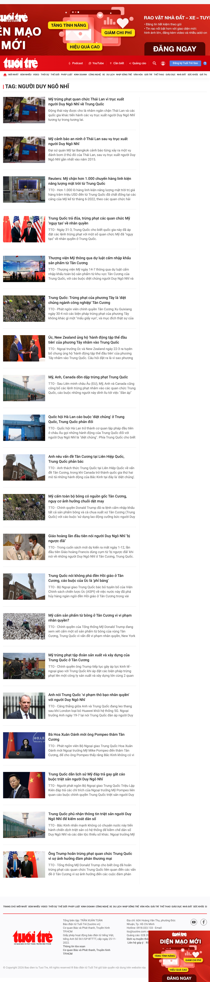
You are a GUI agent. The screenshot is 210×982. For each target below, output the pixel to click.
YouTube (98, 63)
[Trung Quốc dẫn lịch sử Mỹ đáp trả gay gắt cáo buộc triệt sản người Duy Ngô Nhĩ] (24, 785)
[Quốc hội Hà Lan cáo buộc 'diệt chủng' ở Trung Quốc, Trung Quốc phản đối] (24, 428)
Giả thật (204, 74)
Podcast (77, 63)
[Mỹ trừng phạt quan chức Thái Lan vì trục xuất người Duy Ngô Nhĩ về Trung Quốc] (24, 110)
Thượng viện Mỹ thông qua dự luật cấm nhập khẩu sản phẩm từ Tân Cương (89, 260)
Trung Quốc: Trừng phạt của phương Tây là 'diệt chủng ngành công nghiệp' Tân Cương (87, 300)
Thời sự (45, 74)
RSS (148, 942)
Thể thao (159, 74)
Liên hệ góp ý (135, 942)
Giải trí (148, 74)
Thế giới (55, 74)
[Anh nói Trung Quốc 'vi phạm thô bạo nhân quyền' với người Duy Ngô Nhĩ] (24, 706)
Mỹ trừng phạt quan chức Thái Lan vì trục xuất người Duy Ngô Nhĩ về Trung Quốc (86, 101)
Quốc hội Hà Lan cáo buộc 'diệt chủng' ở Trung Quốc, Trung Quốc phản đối (86, 419)
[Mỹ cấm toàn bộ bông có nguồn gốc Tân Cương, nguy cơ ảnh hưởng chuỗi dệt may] (24, 507)
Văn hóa (138, 74)
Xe (103, 74)
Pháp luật (67, 74)
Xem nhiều (25, 74)
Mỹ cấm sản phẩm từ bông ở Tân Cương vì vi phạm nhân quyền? (90, 618)
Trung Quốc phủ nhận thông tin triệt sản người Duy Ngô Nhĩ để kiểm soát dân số (89, 816)
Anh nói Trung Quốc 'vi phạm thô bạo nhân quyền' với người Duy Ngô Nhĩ (88, 697)
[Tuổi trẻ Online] (33, 937)
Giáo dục (171, 74)
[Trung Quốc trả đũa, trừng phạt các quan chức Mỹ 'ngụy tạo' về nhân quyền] (24, 229)
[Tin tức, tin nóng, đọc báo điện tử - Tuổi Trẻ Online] (20, 63)
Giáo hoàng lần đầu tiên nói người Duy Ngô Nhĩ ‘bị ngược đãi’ (89, 538)
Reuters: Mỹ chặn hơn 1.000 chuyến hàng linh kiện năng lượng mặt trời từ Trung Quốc (89, 181)
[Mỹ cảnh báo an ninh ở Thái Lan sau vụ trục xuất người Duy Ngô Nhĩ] (24, 150)
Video (36, 74)
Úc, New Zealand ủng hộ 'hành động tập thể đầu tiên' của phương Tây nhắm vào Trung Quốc (87, 340)
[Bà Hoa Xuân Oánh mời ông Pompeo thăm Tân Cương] (24, 745)
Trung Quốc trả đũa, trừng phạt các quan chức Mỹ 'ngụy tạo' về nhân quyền (89, 220)
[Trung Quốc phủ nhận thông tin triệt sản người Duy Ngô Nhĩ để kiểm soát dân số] (24, 825)
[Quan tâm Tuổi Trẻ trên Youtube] (194, 922)
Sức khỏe (193, 74)
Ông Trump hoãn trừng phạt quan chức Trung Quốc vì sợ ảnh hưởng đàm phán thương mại (90, 856)
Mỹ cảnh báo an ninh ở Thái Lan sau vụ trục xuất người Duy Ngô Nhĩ (88, 141)
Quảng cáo (139, 63)
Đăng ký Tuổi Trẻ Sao (185, 63)
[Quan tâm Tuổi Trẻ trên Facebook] (203, 922)
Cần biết (118, 63)
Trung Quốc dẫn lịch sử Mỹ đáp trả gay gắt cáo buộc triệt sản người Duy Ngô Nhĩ (86, 776)
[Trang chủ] (5, 74)
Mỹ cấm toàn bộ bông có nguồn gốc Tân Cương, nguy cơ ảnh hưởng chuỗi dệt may (87, 498)
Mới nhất (13, 74)
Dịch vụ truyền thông (139, 939)
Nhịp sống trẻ (124, 74)
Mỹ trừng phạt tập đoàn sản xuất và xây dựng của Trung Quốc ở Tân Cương (89, 657)
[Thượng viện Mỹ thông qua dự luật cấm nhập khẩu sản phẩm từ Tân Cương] (24, 269)
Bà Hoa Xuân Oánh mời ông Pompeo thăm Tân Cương (86, 737)
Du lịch (110, 74)
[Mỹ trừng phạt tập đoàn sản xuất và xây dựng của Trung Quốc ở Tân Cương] (24, 666)
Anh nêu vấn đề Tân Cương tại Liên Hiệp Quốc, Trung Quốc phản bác (86, 459)
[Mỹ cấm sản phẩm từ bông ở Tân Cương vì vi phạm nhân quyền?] (24, 626)
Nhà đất (181, 74)
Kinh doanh (80, 74)
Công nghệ (95, 74)
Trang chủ (9, 906)
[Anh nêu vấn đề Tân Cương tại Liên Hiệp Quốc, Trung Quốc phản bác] (24, 467)
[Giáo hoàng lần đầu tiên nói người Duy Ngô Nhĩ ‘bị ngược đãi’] (24, 547)
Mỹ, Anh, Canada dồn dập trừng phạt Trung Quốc (88, 377)
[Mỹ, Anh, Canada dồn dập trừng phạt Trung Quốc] (24, 388)
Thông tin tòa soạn (74, 946)
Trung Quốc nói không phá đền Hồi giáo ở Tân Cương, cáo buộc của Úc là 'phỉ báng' (85, 578)
